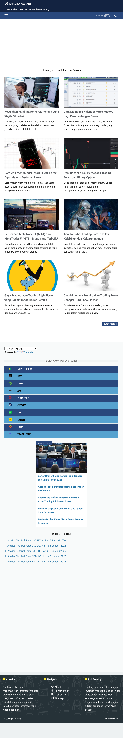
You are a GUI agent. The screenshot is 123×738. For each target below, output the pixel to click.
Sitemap (59, 698)
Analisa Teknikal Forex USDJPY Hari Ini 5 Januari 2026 (37, 540)
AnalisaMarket (111, 718)
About (58, 687)
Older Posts (110, 324)
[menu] (6, 15)
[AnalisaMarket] (20, 3)
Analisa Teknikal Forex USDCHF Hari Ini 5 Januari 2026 (37, 551)
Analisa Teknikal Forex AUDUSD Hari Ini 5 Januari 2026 (37, 561)
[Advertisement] (61, 43)
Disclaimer (60, 694)
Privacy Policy (62, 690)
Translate (28, 352)
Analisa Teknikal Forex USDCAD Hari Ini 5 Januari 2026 (37, 545)
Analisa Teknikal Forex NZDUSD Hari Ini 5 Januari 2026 (37, 556)
